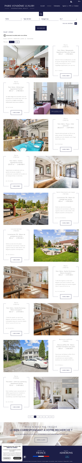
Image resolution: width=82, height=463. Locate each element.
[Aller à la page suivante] (53, 417)
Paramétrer (6, 458)
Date (17, 41)
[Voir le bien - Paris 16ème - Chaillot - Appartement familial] (56, 172)
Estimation (57, 6)
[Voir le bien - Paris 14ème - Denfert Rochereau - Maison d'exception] (25, 282)
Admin (56, 461)
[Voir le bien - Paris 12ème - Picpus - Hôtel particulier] (25, 135)
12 (49, 416)
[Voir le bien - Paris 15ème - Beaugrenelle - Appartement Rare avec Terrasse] (25, 61)
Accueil (42, 6)
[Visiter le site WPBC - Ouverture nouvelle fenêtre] (67, 456)
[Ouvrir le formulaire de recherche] (41, 14)
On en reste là (17, 444)
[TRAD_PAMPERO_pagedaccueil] (19, 8)
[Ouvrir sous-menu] (67, 6)
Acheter (49, 6)
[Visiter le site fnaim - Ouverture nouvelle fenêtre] (41, 456)
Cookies (71, 461)
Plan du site (39, 461)
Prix (11, 41)
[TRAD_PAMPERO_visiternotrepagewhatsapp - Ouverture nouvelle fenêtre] (24, 456)
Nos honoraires (34, 461)
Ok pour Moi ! (17, 458)
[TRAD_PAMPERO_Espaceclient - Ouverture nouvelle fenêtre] (71, 1)
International (60, 461)
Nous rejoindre (51, 461)
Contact (76, 6)
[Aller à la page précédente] (29, 417)
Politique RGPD (66, 461)
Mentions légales (45, 461)
